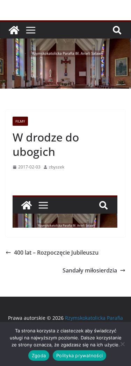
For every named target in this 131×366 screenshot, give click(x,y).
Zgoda (39, 355)
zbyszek (56, 167)
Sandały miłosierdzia (90, 270)
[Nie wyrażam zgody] (122, 343)
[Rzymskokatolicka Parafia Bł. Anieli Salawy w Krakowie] (14, 30)
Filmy (20, 121)
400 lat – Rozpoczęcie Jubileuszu (56, 252)
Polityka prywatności (79, 355)
